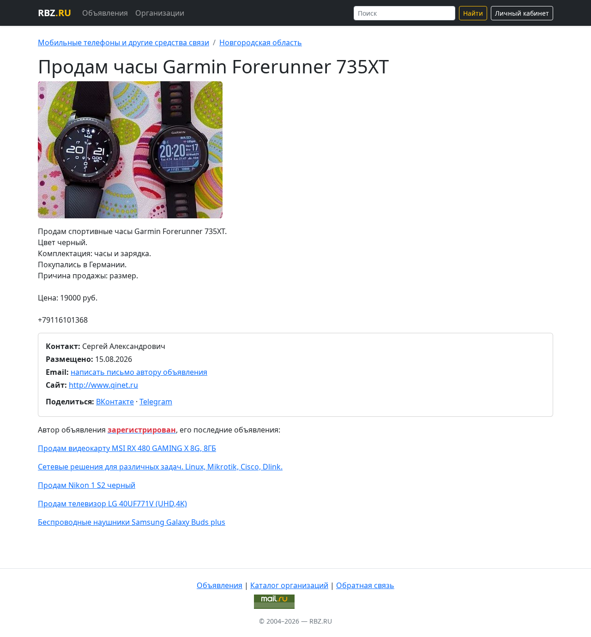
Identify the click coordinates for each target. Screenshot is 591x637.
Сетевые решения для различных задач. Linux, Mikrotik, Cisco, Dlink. (160, 467)
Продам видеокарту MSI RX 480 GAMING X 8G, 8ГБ (127, 448)
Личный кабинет (522, 13)
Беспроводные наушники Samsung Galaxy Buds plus (131, 522)
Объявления (105, 13)
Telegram (155, 402)
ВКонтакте (115, 402)
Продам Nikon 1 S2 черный (86, 485)
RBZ (54, 12)
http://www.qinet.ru (103, 385)
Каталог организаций (289, 585)
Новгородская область (260, 42)
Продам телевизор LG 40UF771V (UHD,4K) (112, 504)
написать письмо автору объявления (139, 372)
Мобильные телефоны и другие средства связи (123, 42)
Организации (159, 13)
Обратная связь (365, 585)
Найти (473, 13)
